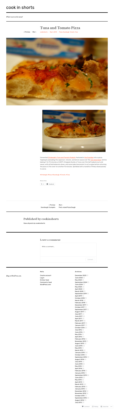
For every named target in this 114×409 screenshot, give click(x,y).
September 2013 (81, 375)
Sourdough (66, 32)
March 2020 (79, 291)
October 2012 (80, 396)
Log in (42, 278)
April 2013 (78, 382)
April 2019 (78, 296)
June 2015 (78, 346)
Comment (90, 259)
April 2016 (78, 337)
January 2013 (80, 389)
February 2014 (80, 371)
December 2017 (80, 305)
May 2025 (78, 280)
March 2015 (79, 350)
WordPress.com (45, 284)
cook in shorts (20, 7)
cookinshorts (44, 32)
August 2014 (79, 359)
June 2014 (78, 364)
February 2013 (80, 386)
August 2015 (79, 343)
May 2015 (78, 348)
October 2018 (80, 298)
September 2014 (81, 357)
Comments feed (46, 282)
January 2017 (80, 325)
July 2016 (78, 330)
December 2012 (80, 391)
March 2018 (79, 300)
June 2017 (78, 316)
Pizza (60, 32)
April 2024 (78, 289)
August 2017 (79, 312)
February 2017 (80, 323)
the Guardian (89, 157)
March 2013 (79, 384)
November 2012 (80, 393)
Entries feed (44, 280)
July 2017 (78, 314)
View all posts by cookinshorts (34, 223)
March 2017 (79, 321)
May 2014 (78, 366)
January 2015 (80, 352)
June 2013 (78, 377)
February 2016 (80, 339)
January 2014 (80, 373)
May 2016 (78, 334)
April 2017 (78, 318)
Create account (45, 275)
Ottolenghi (44, 175)
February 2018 (80, 303)
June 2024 (79, 284)
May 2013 (78, 380)
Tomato (72, 32)
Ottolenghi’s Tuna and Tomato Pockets (62, 157)
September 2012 (81, 398)
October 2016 (80, 328)
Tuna (76, 32)
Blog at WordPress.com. (13, 276)
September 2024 (81, 282)
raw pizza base (96, 160)
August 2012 (79, 400)
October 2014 (80, 355)
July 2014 (78, 361)
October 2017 (80, 307)
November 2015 (80, 341)
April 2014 (78, 368)
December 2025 (80, 275)
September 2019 (81, 293)
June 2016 (78, 332)
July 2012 (78, 402)
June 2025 (79, 278)
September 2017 (81, 309)
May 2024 (78, 287)
